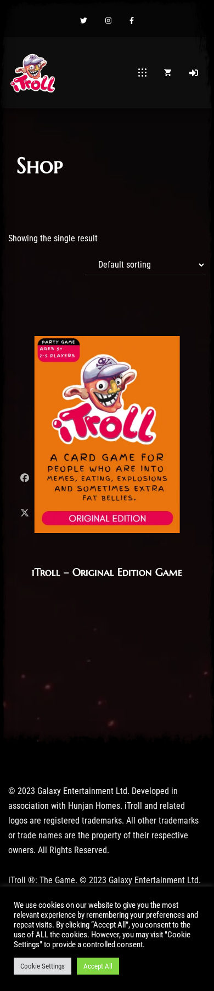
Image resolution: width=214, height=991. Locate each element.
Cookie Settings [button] (42, 966)
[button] (83, 21)
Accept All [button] (97, 966)
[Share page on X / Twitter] (24, 513)
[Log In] (194, 73)
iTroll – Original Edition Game (107, 571)
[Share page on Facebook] (24, 478)
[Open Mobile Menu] (142, 73)
